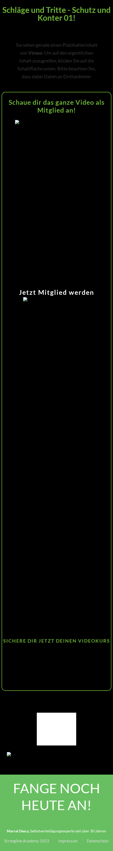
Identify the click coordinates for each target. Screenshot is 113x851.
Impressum (68, 840)
